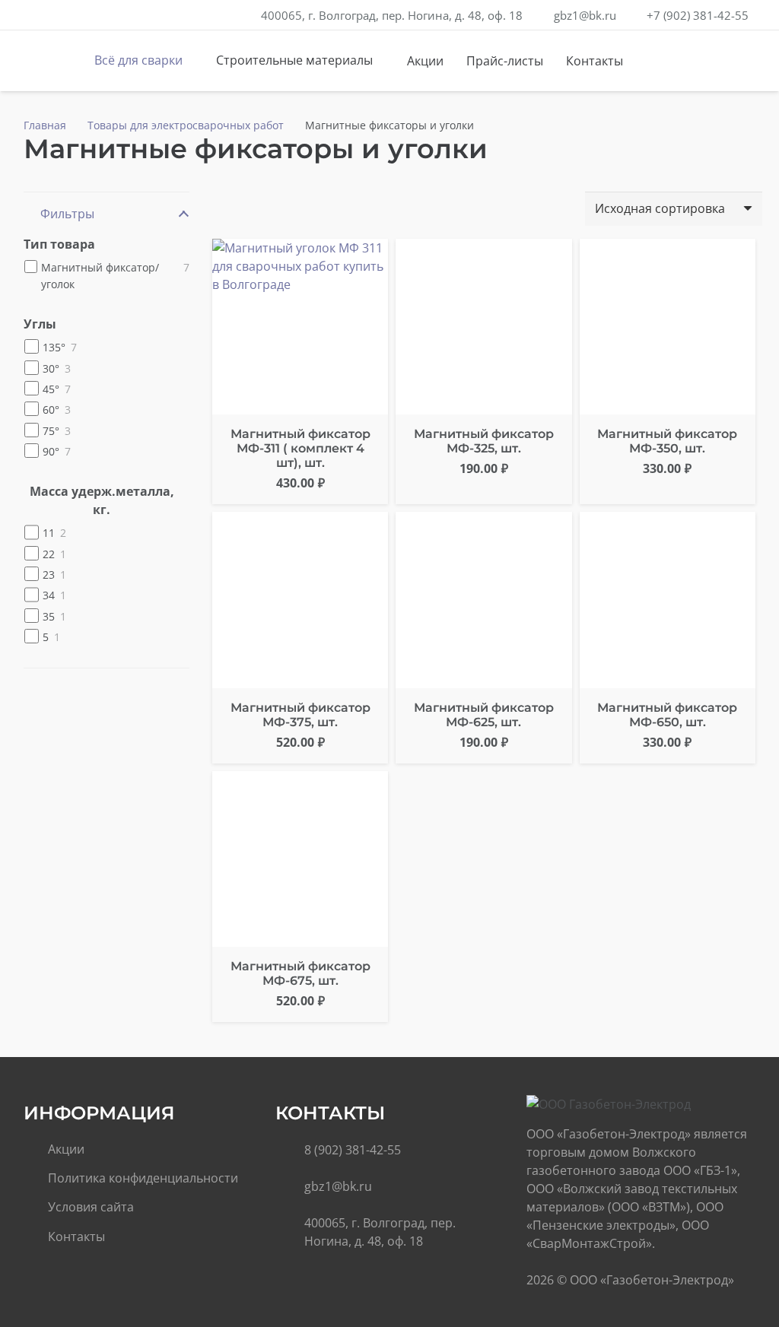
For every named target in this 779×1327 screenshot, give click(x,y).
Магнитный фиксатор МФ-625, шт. (484, 714)
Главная (45, 125)
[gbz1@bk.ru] (289, 1186)
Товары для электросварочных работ (185, 125)
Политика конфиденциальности (143, 1178)
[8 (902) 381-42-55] (289, 1150)
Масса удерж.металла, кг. (102, 500)
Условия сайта (91, 1206)
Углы (40, 324)
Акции (66, 1149)
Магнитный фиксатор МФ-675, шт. (300, 973)
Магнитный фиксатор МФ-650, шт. (667, 714)
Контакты (76, 1236)
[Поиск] (700, 61)
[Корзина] (732, 60)
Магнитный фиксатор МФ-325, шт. (484, 441)
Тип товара (59, 244)
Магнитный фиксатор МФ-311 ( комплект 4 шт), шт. (300, 448)
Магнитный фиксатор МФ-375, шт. (300, 714)
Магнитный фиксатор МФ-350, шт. (667, 441)
